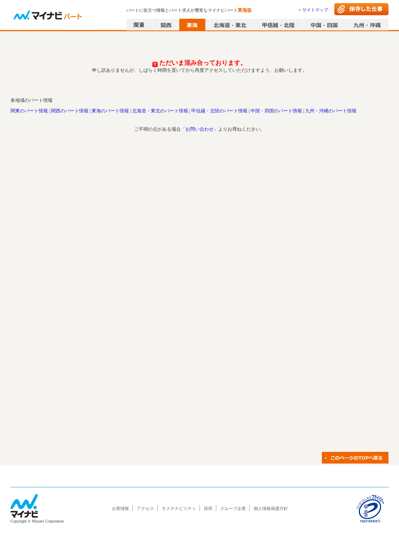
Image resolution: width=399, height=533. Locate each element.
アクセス (145, 508)
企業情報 (120, 508)
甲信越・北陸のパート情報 (219, 111)
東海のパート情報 (110, 111)
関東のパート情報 (29, 111)
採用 (208, 508)
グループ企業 (233, 508)
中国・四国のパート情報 (276, 111)
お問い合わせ (199, 129)
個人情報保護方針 (271, 508)
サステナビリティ (179, 508)
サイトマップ (315, 9)
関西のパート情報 (69, 111)
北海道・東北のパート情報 (160, 111)
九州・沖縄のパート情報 (331, 111)
